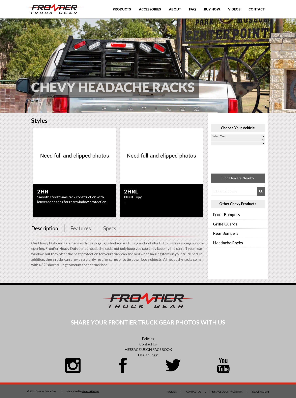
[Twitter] (173, 365)
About (175, 9)
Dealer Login (148, 355)
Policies (148, 338)
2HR (42, 191)
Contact (256, 9)
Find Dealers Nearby (237, 178)
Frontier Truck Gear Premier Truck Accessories (55, 9)
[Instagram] (73, 365)
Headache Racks (228, 242)
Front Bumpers (226, 214)
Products (122, 9)
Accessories (150, 9)
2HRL (131, 191)
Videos (234, 9)
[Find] (261, 191)
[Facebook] (123, 365)
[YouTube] (223, 365)
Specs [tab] (109, 228)
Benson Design (90, 391)
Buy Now (212, 9)
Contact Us (148, 344)
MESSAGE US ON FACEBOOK (148, 349)
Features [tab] (80, 228)
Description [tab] (44, 228)
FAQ (192, 9)
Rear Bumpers (225, 233)
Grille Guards (225, 223)
